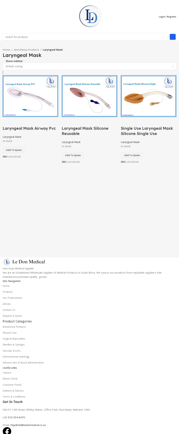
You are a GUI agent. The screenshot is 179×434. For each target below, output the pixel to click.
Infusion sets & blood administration (23, 362)
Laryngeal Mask (12, 136)
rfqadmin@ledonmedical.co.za (28, 425)
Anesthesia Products (26, 49)
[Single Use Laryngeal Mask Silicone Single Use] (148, 95)
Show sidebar (14, 61)
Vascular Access (12, 350)
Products (8, 291)
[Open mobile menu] (4, 16)
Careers (7, 372)
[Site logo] (89, 16)
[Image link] (24, 261)
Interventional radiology (16, 356)
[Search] (173, 37)
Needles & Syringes (14, 344)
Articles (7, 304)
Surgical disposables (14, 338)
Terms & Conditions (14, 396)
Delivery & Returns (13, 390)
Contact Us (9, 309)
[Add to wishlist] (7, 121)
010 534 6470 (16, 417)
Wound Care (10, 332)
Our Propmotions (12, 297)
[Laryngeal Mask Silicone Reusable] (89, 95)
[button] (14, 150)
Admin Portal (10, 378)
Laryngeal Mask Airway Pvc (29, 128)
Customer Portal (12, 384)
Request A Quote (12, 315)
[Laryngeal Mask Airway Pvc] (30, 96)
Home (6, 49)
